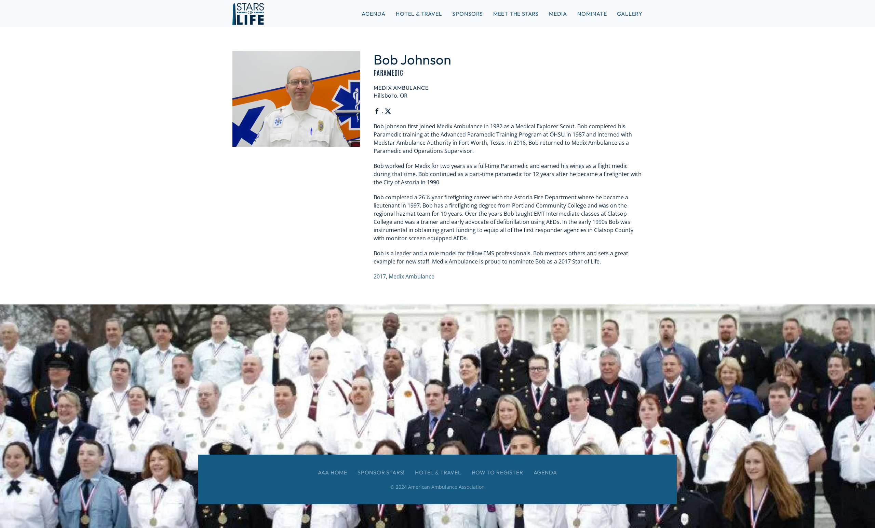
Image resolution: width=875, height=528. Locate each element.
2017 (380, 276)
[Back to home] (248, 13)
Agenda (545, 472)
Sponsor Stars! (381, 472)
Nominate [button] (592, 13)
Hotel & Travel (419, 13)
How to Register (497, 472)
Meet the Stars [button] (516, 13)
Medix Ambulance (411, 276)
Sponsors (467, 13)
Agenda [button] (374, 13)
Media (558, 13)
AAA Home (332, 472)
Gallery (630, 13)
